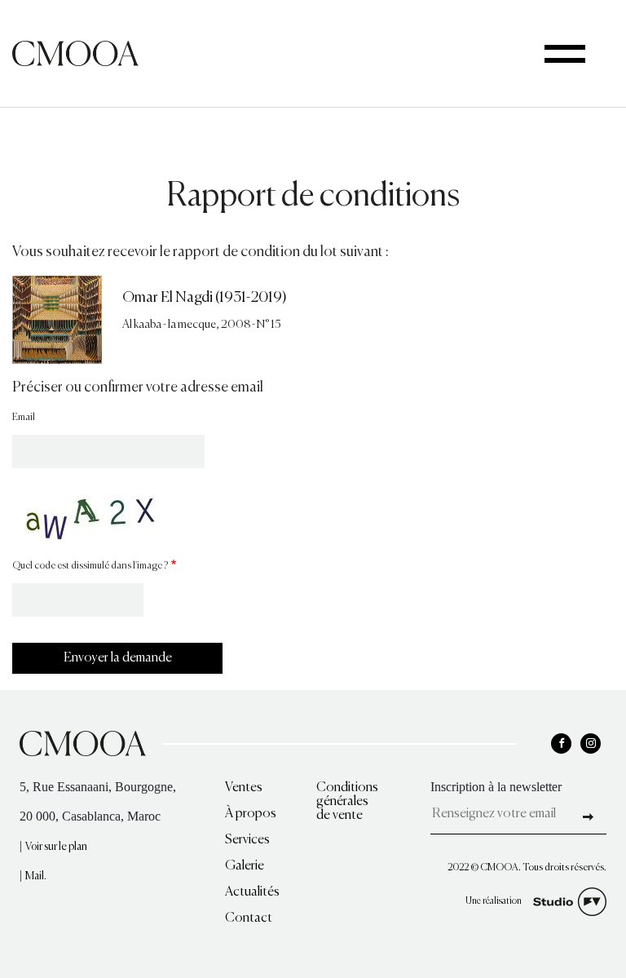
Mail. (35, 876)
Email (23, 418)
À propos (250, 814)
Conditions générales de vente (347, 801)
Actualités (252, 892)
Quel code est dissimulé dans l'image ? (90, 566)
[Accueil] (75, 52)
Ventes (243, 787)
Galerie (244, 866)
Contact (248, 918)
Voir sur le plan (56, 847)
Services (247, 840)
